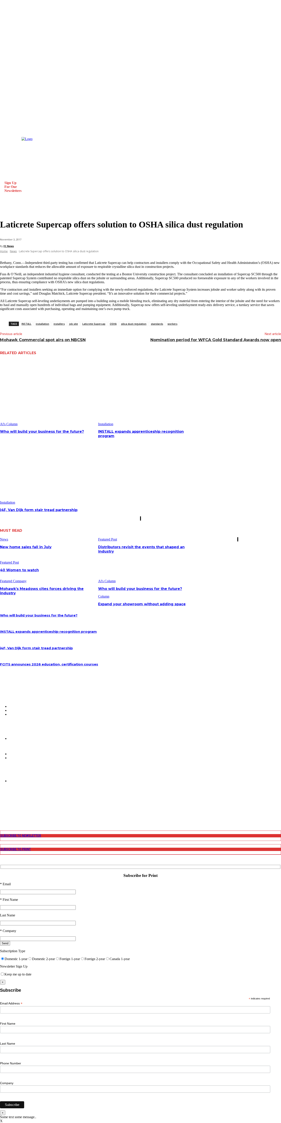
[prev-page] (237, 539)
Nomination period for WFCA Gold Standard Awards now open (215, 339)
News (13, 251)
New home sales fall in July (26, 547)
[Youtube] (2, 814)
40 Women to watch (19, 570)
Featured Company (13, 581)
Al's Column (9, 424)
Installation (105, 424)
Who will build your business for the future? (42, 431)
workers (172, 323)
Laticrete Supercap (93, 323)
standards (157, 323)
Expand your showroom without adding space (142, 604)
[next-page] (140, 518)
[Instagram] (2, 803)
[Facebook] (2, 799)
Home (4, 251)
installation (42, 323)
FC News (9, 246)
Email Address (11, 1003)
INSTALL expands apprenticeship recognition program (48, 631)
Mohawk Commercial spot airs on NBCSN (43, 339)
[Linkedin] (2, 806)
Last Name (7, 1043)
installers (59, 323)
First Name (7, 1023)
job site (73, 323)
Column (103, 596)
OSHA (113, 323)
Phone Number (10, 1063)
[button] (5, 209)
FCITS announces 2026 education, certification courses (49, 664)
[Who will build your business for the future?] (47, 393)
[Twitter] (2, 810)
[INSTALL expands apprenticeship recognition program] (145, 393)
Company (6, 1083)
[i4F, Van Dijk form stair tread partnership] (47, 471)
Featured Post (107, 539)
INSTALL (26, 323)
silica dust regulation (133, 323)
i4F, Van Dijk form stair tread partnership (38, 510)
